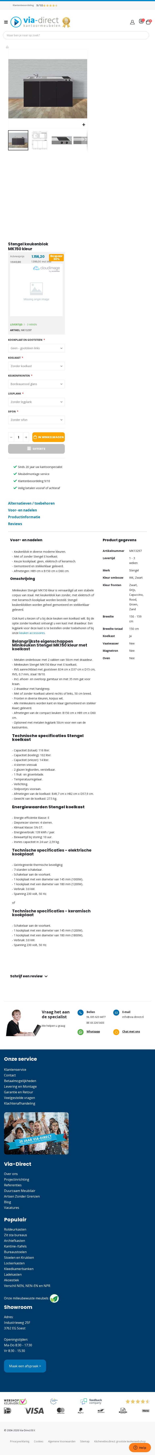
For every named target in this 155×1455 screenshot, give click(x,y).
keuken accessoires (32, 633)
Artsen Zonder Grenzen (22, 1196)
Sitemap (85, 1441)
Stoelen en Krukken (19, 1257)
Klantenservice (15, 1069)
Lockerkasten (14, 1263)
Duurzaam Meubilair (19, 1191)
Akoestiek (11, 1280)
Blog (7, 1202)
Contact (10, 1075)
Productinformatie (24, 517)
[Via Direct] (40, 22)
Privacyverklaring (19, 1441)
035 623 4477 (98, 1017)
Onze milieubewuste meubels (26, 1298)
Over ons (11, 1174)
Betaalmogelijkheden (20, 1081)
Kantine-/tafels (15, 1246)
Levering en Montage (20, 1086)
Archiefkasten (14, 1240)
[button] (83, 124)
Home (7, 47)
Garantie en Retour (18, 1092)
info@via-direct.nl (133, 1017)
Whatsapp (93, 1031)
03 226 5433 (97, 1022)
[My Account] (132, 22)
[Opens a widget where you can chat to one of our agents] (140, 1448)
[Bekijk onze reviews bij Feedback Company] (91, 1401)
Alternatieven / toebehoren (31, 503)
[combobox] (76, 35)
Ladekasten (13, 1274)
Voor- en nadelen (22, 510)
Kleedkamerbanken (19, 1269)
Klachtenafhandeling (19, 1103)
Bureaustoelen (15, 1252)
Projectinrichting (16, 1179)
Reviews (15, 523)
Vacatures (11, 1207)
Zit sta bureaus (15, 1235)
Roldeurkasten (15, 1229)
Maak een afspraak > (25, 1366)
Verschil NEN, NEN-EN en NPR (27, 1286)
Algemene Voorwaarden (61, 1441)
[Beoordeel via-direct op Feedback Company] (50, 5)
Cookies (38, 1441)
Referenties (13, 1185)
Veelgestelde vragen (19, 1098)
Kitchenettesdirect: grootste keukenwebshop (120, 1441)
